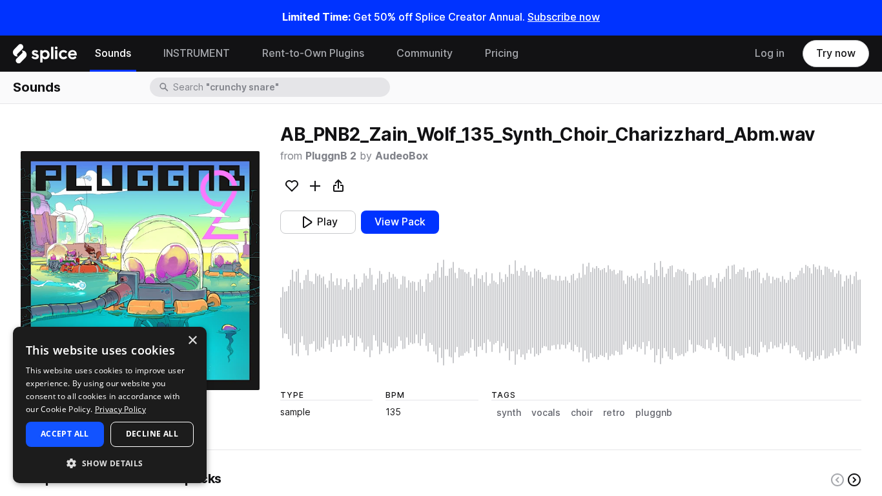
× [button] (192, 341)
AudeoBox (401, 156)
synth (509, 413)
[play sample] (570, 312)
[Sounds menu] (140, 53)
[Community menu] (462, 53)
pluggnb (653, 413)
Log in (770, 53)
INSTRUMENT (196, 53)
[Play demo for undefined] (140, 270)
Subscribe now (564, 17)
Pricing (501, 53)
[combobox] (280, 87)
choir (582, 413)
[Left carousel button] (837, 479)
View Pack (400, 222)
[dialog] (110, 405)
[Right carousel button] (854, 479)
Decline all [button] (152, 433)
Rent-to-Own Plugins (313, 53)
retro (614, 413)
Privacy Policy (120, 409)
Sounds (113, 53)
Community (424, 53)
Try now (836, 53)
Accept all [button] (65, 433)
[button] (110, 462)
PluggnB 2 (330, 156)
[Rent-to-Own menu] (373, 53)
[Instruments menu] (239, 53)
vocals (545, 413)
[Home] (45, 57)
